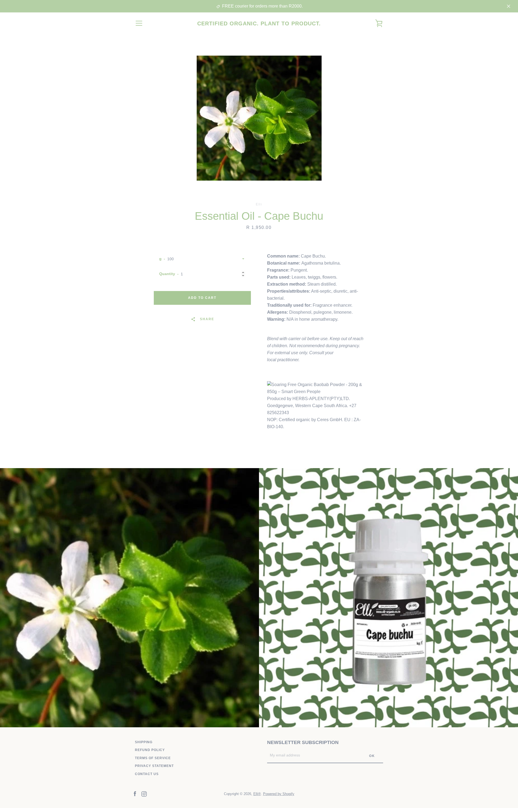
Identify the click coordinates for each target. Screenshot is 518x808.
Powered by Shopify (278, 794)
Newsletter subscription (303, 742)
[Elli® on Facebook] (135, 793)
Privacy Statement (154, 766)
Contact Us (147, 774)
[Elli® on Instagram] (144, 793)
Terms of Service (153, 758)
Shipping (143, 742)
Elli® (257, 794)
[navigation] (139, 23)
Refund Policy (150, 750)
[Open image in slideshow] (259, 118)
